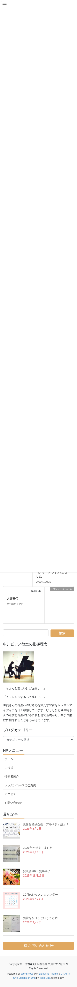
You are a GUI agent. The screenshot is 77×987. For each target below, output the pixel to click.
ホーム (9, 759)
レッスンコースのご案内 (20, 785)
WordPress (27, 973)
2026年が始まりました (38, 847)
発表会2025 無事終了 (37, 871)
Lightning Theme (48, 973)
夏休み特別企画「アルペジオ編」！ (46, 824)
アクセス (12, 794)
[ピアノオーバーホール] (59, 605)
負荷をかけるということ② (40, 918)
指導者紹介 (12, 776)
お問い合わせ (15, 802)
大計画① (12, 598)
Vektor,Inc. (45, 977)
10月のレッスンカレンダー (40, 894)
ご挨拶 (10, 767)
